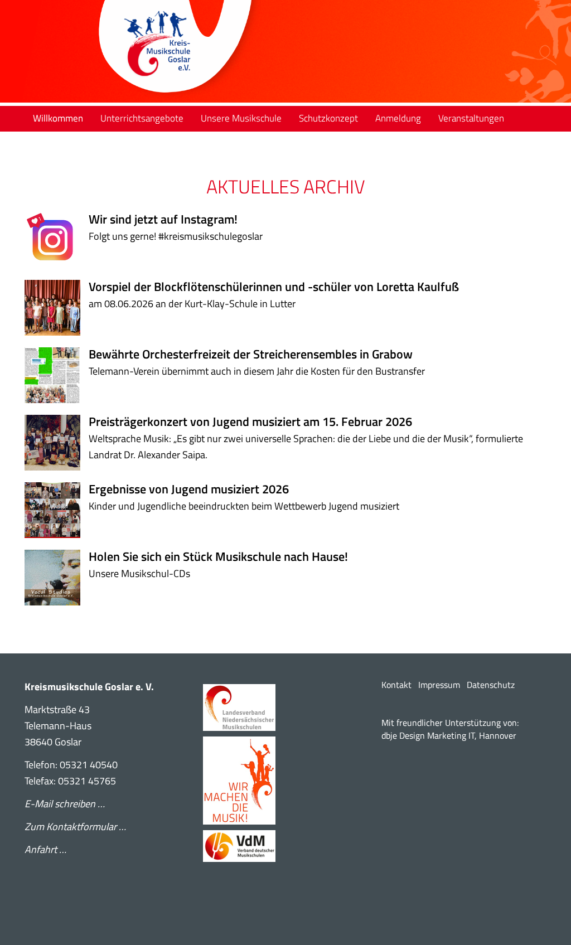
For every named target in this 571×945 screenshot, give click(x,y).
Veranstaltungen (471, 118)
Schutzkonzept (328, 118)
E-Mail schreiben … (65, 803)
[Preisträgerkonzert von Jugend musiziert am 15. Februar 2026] (57, 443)
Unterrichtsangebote (141, 118)
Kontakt (396, 684)
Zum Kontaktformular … (75, 826)
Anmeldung (398, 118)
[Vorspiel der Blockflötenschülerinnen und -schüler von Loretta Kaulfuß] (57, 308)
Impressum (439, 684)
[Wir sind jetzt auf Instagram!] (57, 240)
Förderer (50, 142)
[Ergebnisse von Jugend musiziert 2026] (57, 510)
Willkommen (58, 118)
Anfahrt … (45, 849)
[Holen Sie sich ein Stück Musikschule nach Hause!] (57, 577)
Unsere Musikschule (241, 118)
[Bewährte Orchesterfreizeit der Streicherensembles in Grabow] (57, 375)
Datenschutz (491, 684)
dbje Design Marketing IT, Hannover (448, 735)
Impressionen (112, 142)
